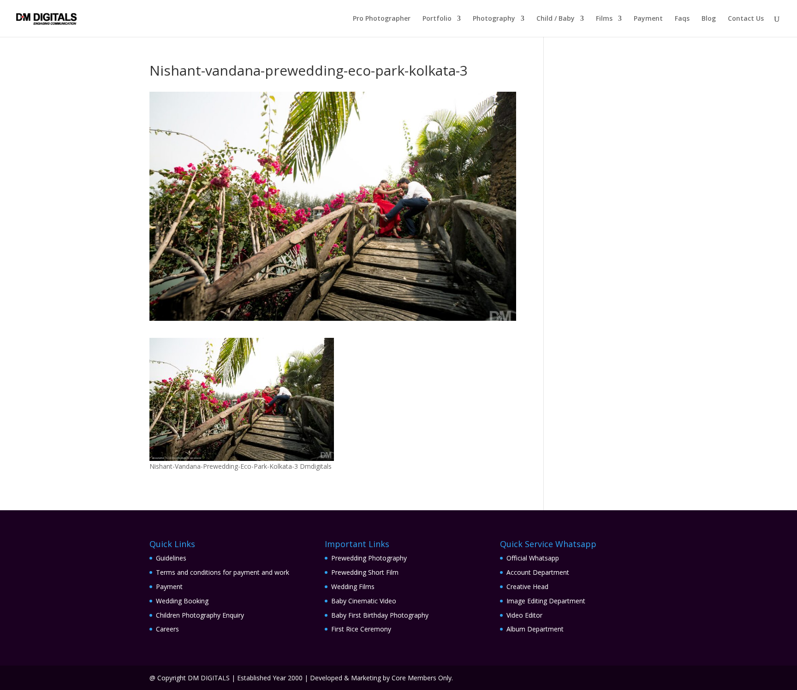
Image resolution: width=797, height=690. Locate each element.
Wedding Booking (182, 600)
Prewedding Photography (369, 558)
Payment (648, 19)
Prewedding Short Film (364, 572)
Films (604, 19)
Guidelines (171, 558)
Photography (494, 19)
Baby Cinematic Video (363, 600)
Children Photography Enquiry (200, 615)
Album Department (535, 629)
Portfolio (437, 19)
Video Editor (524, 615)
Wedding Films (353, 586)
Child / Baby (555, 19)
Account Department (537, 572)
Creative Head (527, 586)
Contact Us (746, 19)
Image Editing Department (545, 600)
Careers (167, 629)
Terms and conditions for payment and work (222, 572)
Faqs (682, 19)
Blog (709, 19)
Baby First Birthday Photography (379, 615)
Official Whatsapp (532, 558)
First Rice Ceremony (361, 629)
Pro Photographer (381, 19)
